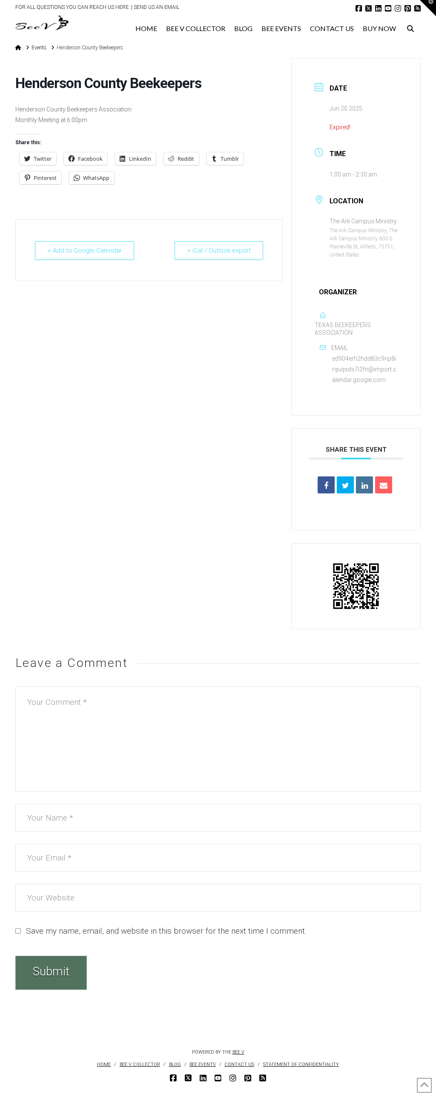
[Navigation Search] (411, 26)
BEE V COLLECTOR (140, 1064)
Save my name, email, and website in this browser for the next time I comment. (166, 931)
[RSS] (417, 8)
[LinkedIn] (378, 8)
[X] (368, 8)
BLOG (175, 1064)
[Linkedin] (364, 484)
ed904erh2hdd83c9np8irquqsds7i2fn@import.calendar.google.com (364, 369)
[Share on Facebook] (326, 484)
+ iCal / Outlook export (219, 250)
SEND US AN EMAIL (156, 7)
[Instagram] (398, 8)
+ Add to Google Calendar (84, 250)
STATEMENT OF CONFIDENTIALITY (301, 1064)
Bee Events (202, 1064)
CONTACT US (239, 1064)
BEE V (238, 1052)
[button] (428, 8)
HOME (104, 1064)
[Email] (383, 484)
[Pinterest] (407, 8)
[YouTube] (388, 8)
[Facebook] (359, 8)
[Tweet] (345, 484)
